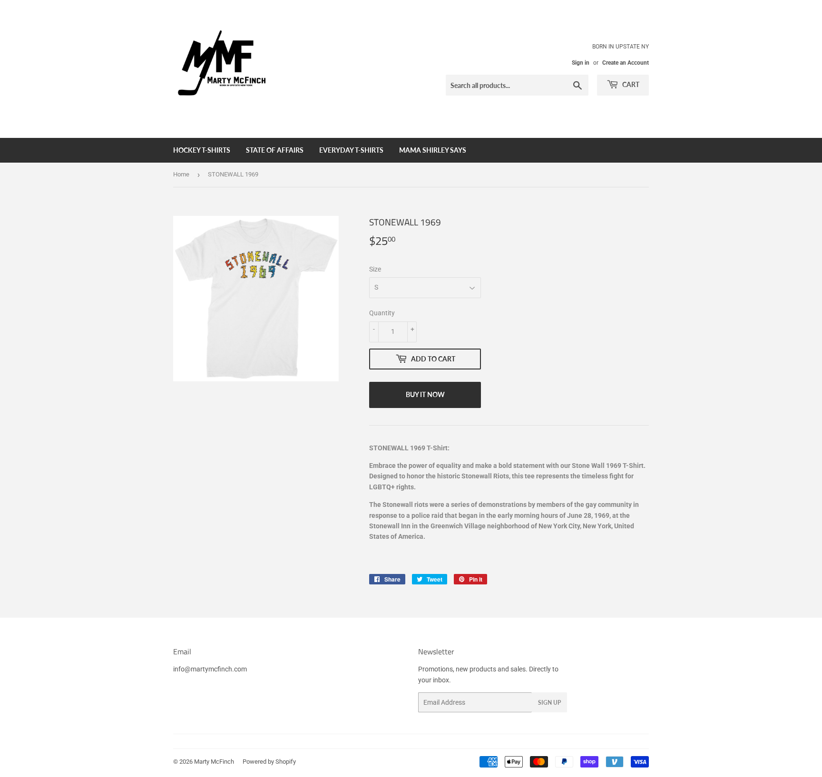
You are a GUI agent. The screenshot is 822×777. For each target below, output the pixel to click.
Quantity (382, 313)
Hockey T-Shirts (201, 150)
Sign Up (549, 702)
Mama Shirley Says (432, 150)
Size (375, 269)
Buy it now (425, 394)
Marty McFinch (214, 761)
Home (181, 174)
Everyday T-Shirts (351, 150)
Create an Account (625, 62)
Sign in (580, 62)
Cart (630, 84)
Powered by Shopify (269, 761)
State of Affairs (274, 150)
